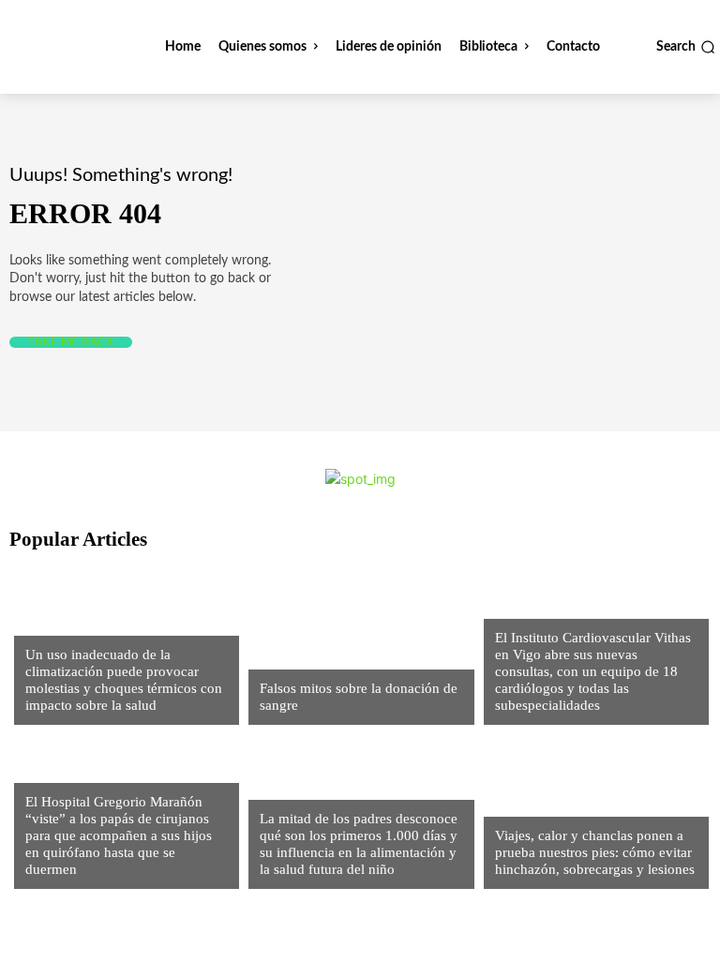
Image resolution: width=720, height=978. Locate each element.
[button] (685, 47)
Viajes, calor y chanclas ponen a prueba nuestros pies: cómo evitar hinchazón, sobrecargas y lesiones (595, 852)
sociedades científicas (96, 622)
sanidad (285, 656)
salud (278, 786)
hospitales (528, 605)
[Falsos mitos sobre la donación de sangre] (356, 645)
